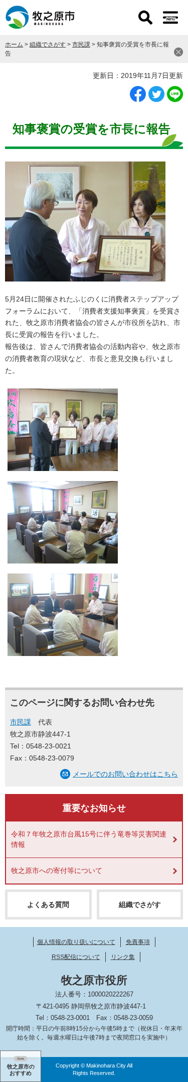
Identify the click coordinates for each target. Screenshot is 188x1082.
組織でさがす (48, 44)
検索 (145, 17)
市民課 (81, 44)
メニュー (170, 17)
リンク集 (123, 957)
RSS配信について (76, 957)
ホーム (14, 44)
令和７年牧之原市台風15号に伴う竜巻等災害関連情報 (88, 839)
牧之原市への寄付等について (56, 870)
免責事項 (138, 942)
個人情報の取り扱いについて (76, 942)
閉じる (178, 52)
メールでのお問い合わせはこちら (125, 774)
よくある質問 (48, 904)
